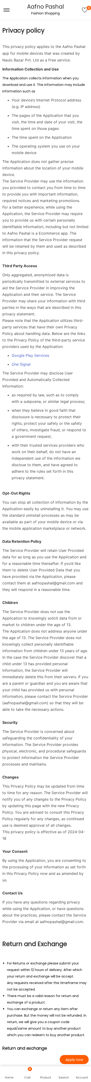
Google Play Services (30, 355)
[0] (85, 10)
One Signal (21, 364)
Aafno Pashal (45, 6)
